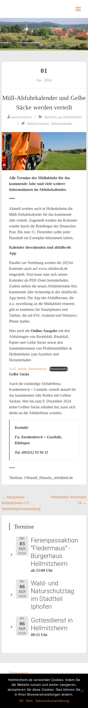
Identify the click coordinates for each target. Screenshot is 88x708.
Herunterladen (58, 369)
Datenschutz (18, 673)
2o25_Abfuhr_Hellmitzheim (28, 369)
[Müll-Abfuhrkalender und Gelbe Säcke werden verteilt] (44, 151)
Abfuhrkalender (62, 124)
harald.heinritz (21, 117)
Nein (29, 701)
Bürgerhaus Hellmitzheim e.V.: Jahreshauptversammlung (21, 503)
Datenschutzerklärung (52, 701)
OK (21, 701)
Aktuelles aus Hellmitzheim (63, 117)
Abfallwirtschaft (38, 124)
